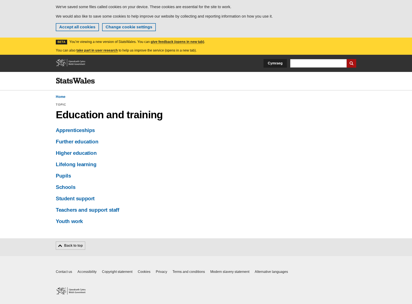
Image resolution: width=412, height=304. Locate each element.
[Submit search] (351, 63)
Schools (65, 187)
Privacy (161, 272)
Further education (77, 141)
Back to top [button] (73, 245)
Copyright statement (117, 272)
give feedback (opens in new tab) (177, 42)
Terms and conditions (189, 272)
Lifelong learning (76, 164)
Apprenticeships (75, 130)
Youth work (69, 221)
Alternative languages (271, 272)
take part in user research (97, 50)
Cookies (144, 272)
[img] (75, 81)
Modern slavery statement (229, 272)
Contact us (64, 272)
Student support (75, 198)
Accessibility (87, 272)
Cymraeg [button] (275, 63)
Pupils (63, 176)
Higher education (76, 153)
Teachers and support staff (87, 210)
